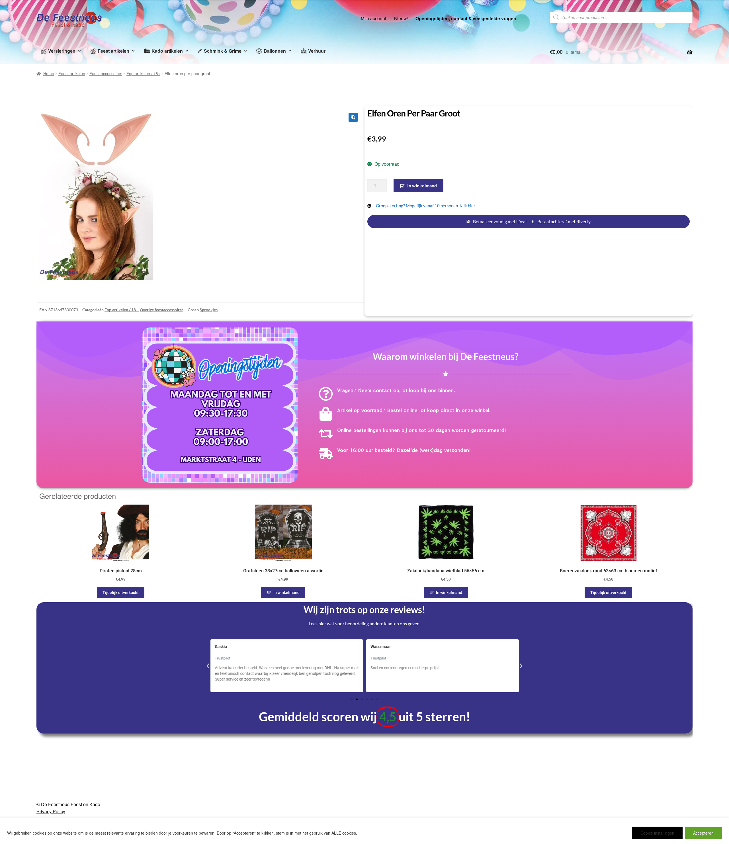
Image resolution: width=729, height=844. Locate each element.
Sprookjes (209, 309)
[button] (353, 117)
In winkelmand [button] (286, 592)
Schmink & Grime (222, 51)
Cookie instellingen (657, 833)
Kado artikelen (167, 51)
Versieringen (61, 51)
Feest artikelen (113, 51)
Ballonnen (275, 51)
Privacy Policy (50, 811)
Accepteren (703, 833)
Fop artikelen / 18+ (143, 73)
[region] (364, 831)
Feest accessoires (105, 73)
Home (48, 73)
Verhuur (316, 51)
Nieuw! (401, 18)
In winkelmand (422, 185)
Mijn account (373, 18)
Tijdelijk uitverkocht (121, 592)
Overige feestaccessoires (161, 309)
